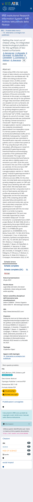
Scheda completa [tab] (11, 266)
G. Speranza (15, 60)
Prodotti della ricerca (13, 31)
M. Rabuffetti (17, 55)
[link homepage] (10, 3)
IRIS (2, 31)
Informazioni (8, 424)
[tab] (27, 270)
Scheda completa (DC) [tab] (13, 269)
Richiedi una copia (11, 394)
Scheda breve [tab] (10, 262)
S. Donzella (20, 53)
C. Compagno (18, 57)
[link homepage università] (9, 8)
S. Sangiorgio (8, 53)
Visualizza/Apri (9, 391)
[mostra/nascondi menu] (31, 8)
